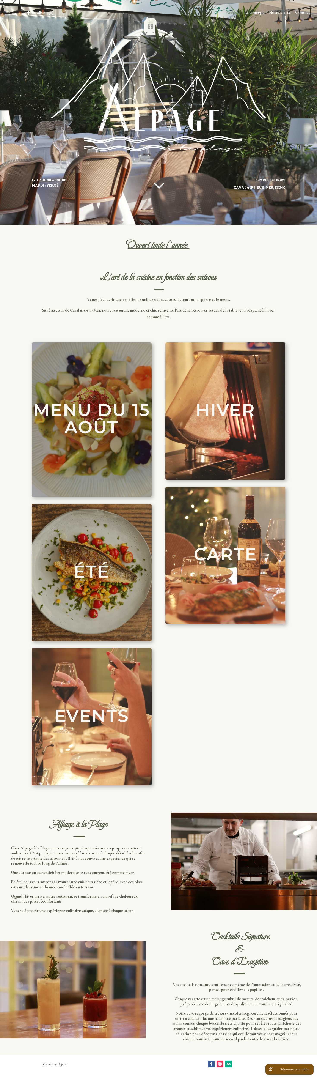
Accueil (232, 13)
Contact (302, 13)
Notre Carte (279, 13)
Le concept (254, 13)
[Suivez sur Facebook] (28, 12)
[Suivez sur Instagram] (50, 12)
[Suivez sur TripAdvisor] (39, 12)
